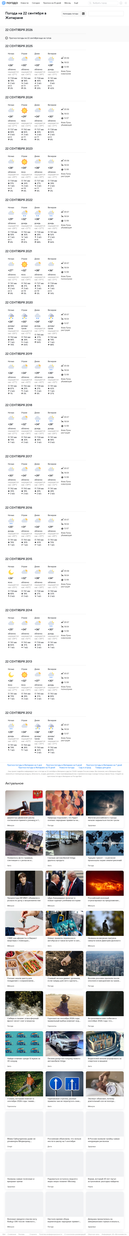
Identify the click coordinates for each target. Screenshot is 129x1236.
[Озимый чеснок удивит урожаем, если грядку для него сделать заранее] (64, 970)
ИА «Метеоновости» (119, 1234)
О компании (12, 1234)
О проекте (33, 1234)
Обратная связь (93, 1234)
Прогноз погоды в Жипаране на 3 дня (24, 765)
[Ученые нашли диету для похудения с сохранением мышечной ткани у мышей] (24, 970)
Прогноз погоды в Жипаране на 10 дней (36, 767)
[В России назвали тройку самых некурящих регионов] (105, 1130)
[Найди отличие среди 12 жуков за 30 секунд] (24, 1050)
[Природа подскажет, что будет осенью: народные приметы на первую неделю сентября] (64, 809)
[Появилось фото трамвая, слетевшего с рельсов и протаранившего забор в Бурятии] (24, 849)
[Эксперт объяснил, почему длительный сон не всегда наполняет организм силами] (105, 1090)
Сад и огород (85, 767)
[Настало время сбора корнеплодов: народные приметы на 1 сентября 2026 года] (64, 1210)
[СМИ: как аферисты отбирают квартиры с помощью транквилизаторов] (24, 929)
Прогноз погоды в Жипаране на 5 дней (64, 765)
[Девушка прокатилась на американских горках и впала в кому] (105, 1210)
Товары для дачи (103, 767)
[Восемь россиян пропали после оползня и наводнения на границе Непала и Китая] (105, 970)
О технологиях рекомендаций (75, 1234)
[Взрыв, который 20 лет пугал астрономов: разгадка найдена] (105, 1170)
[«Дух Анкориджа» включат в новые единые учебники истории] (64, 889)
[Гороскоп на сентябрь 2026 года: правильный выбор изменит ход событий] (64, 1010)
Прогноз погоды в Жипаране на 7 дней (104, 765)
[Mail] (4, 3)
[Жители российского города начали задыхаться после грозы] (105, 809)
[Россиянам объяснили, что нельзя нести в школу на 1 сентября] (64, 1130)
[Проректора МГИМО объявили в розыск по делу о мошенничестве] (24, 889)
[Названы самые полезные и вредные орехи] (24, 1170)
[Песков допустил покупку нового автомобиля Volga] (64, 1050)
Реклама (21, 1234)
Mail (4, 1234)
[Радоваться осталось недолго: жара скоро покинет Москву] (64, 1170)
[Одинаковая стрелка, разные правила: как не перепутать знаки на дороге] (64, 1090)
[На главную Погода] (12, 3)
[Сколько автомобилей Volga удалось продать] (64, 849)
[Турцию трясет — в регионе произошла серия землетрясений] (105, 849)
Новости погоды (66, 767)
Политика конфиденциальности (50, 1234)
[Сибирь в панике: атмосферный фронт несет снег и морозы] (24, 1010)
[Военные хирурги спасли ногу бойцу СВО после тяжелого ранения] (24, 1210)
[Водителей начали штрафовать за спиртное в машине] (105, 1050)
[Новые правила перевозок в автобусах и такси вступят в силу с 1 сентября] (64, 929)
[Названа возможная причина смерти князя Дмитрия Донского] (105, 929)
